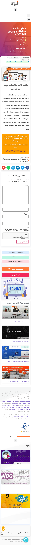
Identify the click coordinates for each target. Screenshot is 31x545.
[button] (15, 9)
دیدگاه (26, 185)
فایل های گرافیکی (12, 405)
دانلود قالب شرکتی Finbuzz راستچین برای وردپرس (18, 381)
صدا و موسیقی (14, 409)
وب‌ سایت (25, 220)
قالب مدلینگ (6, 159)
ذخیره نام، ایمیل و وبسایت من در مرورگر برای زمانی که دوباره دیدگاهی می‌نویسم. (17, 229)
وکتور (4, 405)
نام (27, 207)
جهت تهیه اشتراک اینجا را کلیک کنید (15, 151)
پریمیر (22, 409)
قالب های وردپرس (24, 401)
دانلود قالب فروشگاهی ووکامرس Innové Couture (18, 321)
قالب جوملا (15, 403)
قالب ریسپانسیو (16, 159)
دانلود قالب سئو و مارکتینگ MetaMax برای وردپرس (18, 361)
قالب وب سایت (14, 42)
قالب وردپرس (24, 161)
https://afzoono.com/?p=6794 (17, 51)
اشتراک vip (24, 417)
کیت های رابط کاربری (23, 407)
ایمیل (26, 214)
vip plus (16, 417)
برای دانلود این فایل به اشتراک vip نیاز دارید (19, 69)
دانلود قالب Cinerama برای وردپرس (21, 341)
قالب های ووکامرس (12, 401)
